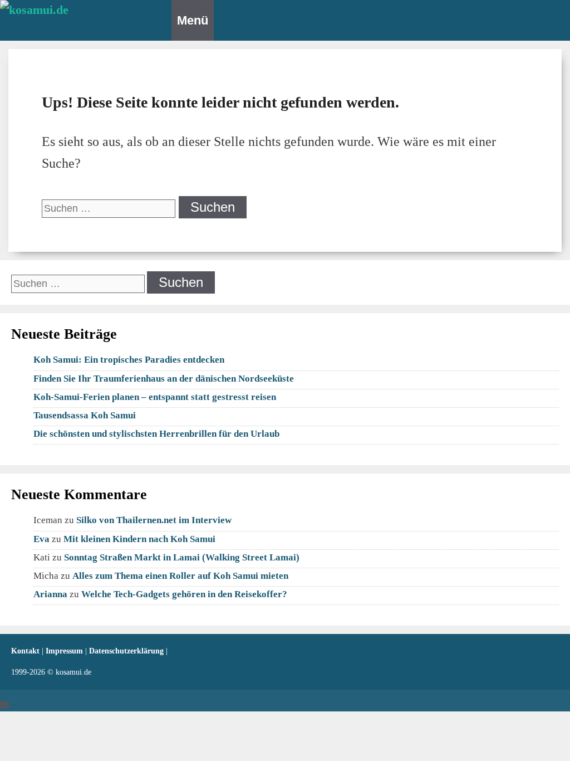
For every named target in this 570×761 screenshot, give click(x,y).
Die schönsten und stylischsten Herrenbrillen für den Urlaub (156, 433)
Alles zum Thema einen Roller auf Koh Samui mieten (180, 575)
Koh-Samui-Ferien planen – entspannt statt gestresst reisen (154, 397)
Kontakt (26, 651)
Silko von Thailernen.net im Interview (154, 520)
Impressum (65, 651)
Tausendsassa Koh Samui (84, 415)
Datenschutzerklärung (127, 651)
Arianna (50, 594)
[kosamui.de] (80, 17)
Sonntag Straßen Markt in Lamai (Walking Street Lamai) (181, 557)
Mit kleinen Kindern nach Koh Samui (139, 539)
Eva (41, 539)
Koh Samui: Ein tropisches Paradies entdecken (128, 359)
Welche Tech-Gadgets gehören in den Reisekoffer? (184, 594)
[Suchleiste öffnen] (166, 17)
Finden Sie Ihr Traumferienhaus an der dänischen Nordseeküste (163, 378)
